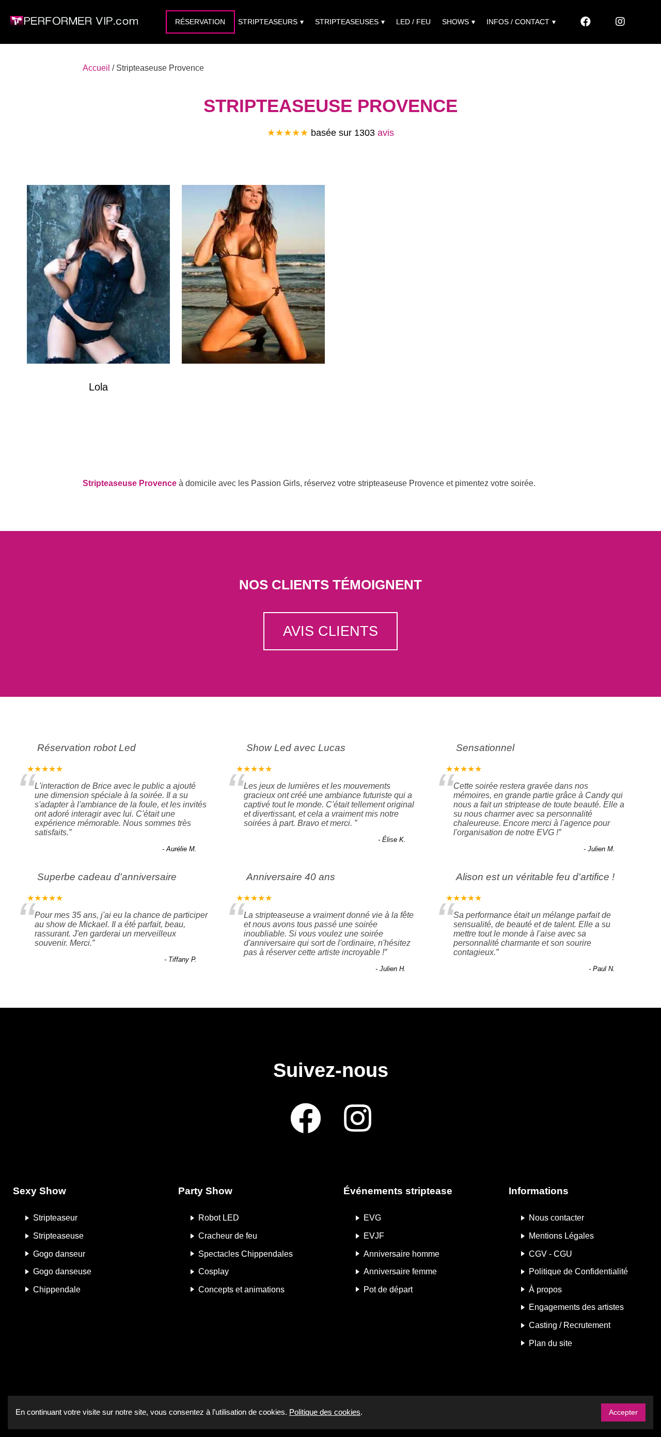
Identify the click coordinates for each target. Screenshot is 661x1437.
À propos (545, 1289)
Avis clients (330, 631)
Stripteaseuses (347, 22)
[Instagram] (620, 22)
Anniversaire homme (401, 1253)
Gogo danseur (59, 1253)
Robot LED (218, 1217)
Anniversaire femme (400, 1271)
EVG (372, 1217)
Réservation (200, 22)
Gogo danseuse (62, 1271)
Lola (98, 387)
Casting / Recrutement (569, 1325)
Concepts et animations (241, 1289)
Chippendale (57, 1289)
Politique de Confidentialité (578, 1271)
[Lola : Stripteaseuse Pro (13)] (98, 276)
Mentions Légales (561, 1235)
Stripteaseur (55, 1217)
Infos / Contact (517, 22)
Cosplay (213, 1271)
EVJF (374, 1235)
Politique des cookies (324, 1412)
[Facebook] (585, 22)
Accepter (623, 1412)
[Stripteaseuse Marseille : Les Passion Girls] (253, 276)
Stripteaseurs (267, 22)
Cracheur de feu (227, 1235)
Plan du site (550, 1342)
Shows (455, 22)
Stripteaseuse (58, 1235)
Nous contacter (556, 1217)
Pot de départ (388, 1289)
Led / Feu (413, 22)
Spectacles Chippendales (245, 1253)
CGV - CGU (550, 1253)
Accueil (96, 68)
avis (385, 133)
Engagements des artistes (576, 1307)
